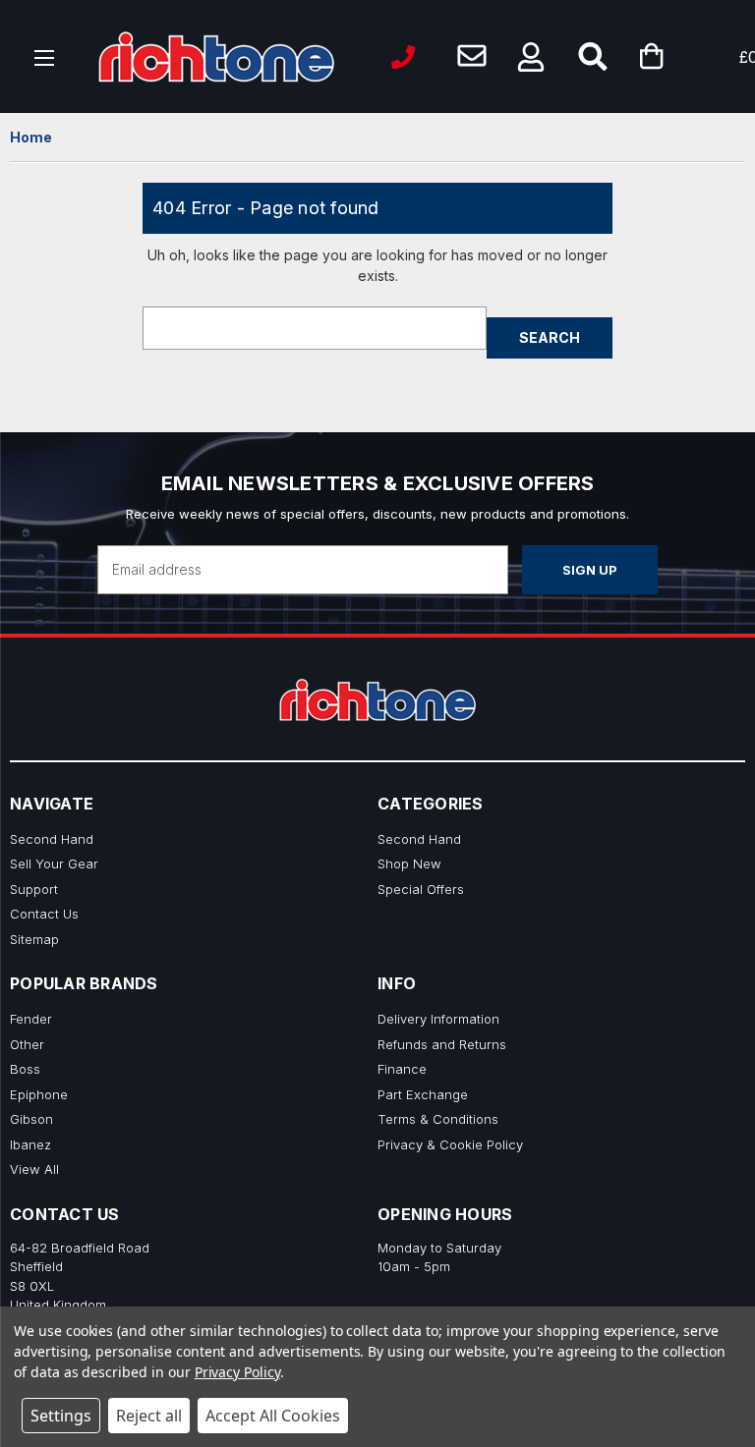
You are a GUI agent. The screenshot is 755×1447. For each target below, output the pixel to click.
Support (34, 889)
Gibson (31, 1119)
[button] (531, 57)
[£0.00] (681, 56)
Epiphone (39, 1094)
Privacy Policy (237, 1372)
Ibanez (30, 1144)
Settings (60, 1415)
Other (27, 1044)
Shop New (409, 863)
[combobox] (315, 328)
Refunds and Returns (442, 1044)
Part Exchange (423, 1094)
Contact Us (44, 913)
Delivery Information (438, 1019)
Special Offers (421, 889)
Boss (25, 1069)
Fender (31, 1019)
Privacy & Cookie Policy (450, 1144)
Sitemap (34, 939)
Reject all (149, 1415)
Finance (402, 1069)
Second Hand (51, 839)
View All (34, 1169)
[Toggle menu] (44, 56)
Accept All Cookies (272, 1415)
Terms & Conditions (438, 1119)
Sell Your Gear (54, 863)
